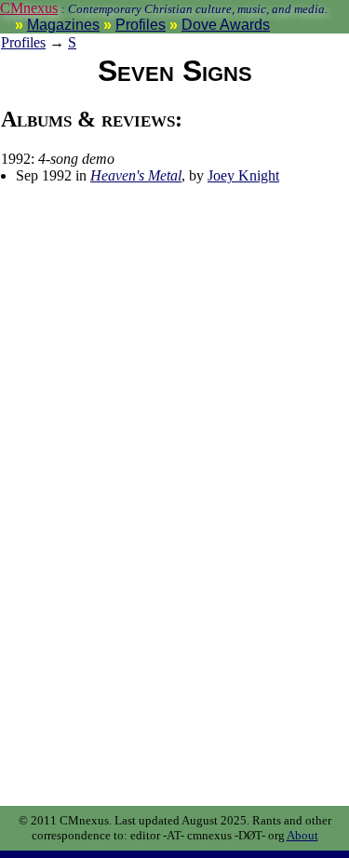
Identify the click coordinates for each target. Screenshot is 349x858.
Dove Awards (225, 25)
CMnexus (29, 8)
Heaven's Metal (135, 175)
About (302, 835)
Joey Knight (243, 175)
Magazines (63, 25)
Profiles (140, 25)
